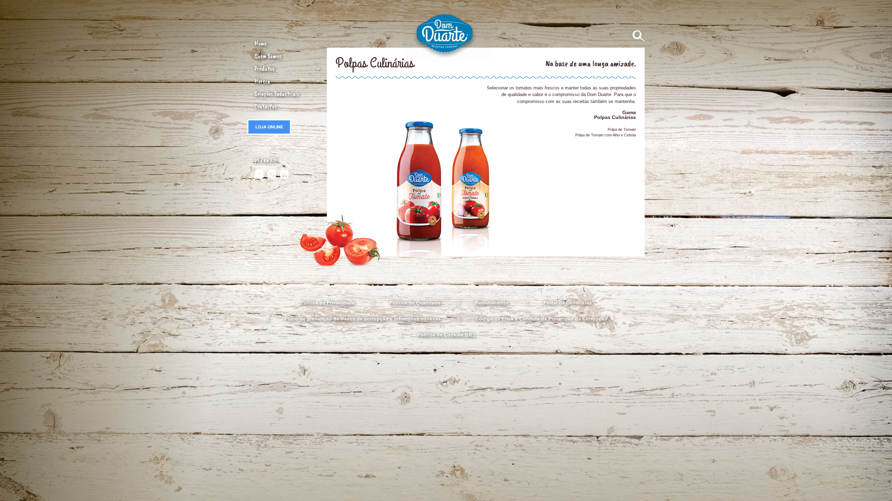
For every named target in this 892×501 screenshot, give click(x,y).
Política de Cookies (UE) (446, 334)
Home (260, 43)
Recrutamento (492, 302)
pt (256, 160)
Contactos (265, 106)
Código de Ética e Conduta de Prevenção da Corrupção (541, 318)
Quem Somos (267, 56)
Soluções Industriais (276, 93)
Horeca (262, 81)
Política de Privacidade (327, 302)
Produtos (264, 68)
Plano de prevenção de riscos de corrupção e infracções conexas (363, 318)
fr (275, 160)
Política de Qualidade (415, 302)
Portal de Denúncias (568, 302)
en (267, 160)
